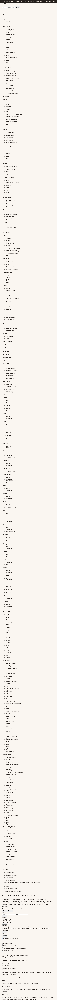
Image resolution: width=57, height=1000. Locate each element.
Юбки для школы (10, 64)
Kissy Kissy (6, 468)
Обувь (5, 163)
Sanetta (8, 21)
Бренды (5, 394)
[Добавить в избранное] (2, 947)
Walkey (5, 567)
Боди (4, 345)
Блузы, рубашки (10, 31)
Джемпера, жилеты (11, 386)
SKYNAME (6, 534)
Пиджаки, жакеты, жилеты (12, 49)
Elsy (4, 429)
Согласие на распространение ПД (13, 999)
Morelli (5, 493)
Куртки (7, 44)
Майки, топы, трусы (11, 227)
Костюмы (8, 264)
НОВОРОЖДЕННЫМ (8, 341)
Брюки (7, 32)
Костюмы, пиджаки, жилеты (13, 248)
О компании (5, 1)
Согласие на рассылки (29, 999)
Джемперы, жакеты (11, 75)
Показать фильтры (8, 911)
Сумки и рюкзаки (10, 90)
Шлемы (7, 160)
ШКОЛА (5, 360)
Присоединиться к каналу (9, 968)
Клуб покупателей (46, 989)
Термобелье (9, 231)
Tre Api (5, 552)
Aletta (5, 398)
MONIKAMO (6, 583)
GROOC (5, 443)
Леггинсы (8, 45)
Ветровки (8, 37)
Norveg (5, 501)
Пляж (4, 210)
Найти (17, 7)
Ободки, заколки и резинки (13, 202)
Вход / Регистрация (50, 1)
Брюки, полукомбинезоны (12, 72)
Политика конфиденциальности (31, 997)
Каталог (7, 886)
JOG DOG (6, 575)
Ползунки (6, 354)
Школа (5, 129)
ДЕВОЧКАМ (6, 26)
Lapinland (4, 970)
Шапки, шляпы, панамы (11, 214)
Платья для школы (10, 52)
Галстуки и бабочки (11, 317)
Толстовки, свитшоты (11, 92)
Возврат (32, 1)
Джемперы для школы (11, 134)
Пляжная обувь (10, 216)
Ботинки (8, 168)
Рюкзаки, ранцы (10, 268)
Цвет (3, 933)
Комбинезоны (9, 42)
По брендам (6, 15)
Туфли (7, 174)
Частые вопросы (26, 989)
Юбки (7, 62)
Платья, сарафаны (10, 54)
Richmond (6, 517)
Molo (7, 19)
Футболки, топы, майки (12, 59)
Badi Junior (6, 405)
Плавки (7, 327)
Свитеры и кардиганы (11, 119)
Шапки (7, 60)
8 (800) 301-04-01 (40, 1)
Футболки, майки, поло (12, 93)
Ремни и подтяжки (10, 88)
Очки (7, 203)
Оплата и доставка (24, 1)
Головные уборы (8, 147)
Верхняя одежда (8, 177)
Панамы (8, 153)
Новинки (5, 12)
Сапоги (7, 171)
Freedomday (7, 435)
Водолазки (8, 106)
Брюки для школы (10, 34)
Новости (4, 991)
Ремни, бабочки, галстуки (12, 269)
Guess (7, 18)
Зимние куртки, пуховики (12, 78)
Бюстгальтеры (9, 226)
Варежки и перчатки (11, 36)
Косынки (8, 151)
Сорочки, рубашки (10, 266)
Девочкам (6, 364)
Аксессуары (7, 197)
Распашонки (7, 357)
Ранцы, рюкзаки (10, 140)
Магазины (11, 1)
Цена (3, 912)
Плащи (7, 55)
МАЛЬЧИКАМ (7, 67)
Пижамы (8, 50)
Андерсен (6, 601)
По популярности (7, 909)
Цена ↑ (20, 909)
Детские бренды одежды (11, 888)
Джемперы (8, 39)
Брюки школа (9, 261)
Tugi (4, 559)
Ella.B (4, 421)
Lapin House (7, 474)
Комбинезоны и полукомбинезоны (15, 252)
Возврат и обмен (17, 989)
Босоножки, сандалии (11, 166)
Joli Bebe (6, 460)
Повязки (8, 155)
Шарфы (7, 158)
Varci (4, 595)
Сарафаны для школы (11, 57)
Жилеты (8, 190)
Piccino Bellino (9, 23)
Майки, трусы (9, 85)
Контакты (17, 1)
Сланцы (8, 173)
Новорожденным (23, 983)
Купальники (9, 213)
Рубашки (8, 240)
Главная (7, 885)
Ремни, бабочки (10, 389)
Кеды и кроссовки (10, 169)
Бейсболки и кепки (11, 150)
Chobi (5, 413)
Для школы (6, 258)
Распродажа (35, 983)
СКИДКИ (5, 608)
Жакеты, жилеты (10, 41)
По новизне (15, 909)
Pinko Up (5, 511)
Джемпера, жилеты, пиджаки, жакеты (15, 263)
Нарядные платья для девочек (14, 114)
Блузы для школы (10, 29)
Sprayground (7, 544)
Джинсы (8, 77)
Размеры (4, 925)
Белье (5, 223)
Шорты (7, 124)
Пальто (8, 47)
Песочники (6, 351)
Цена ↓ (24, 909)
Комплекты (8, 82)
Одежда (5, 100)
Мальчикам (6, 381)
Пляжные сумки (10, 218)
